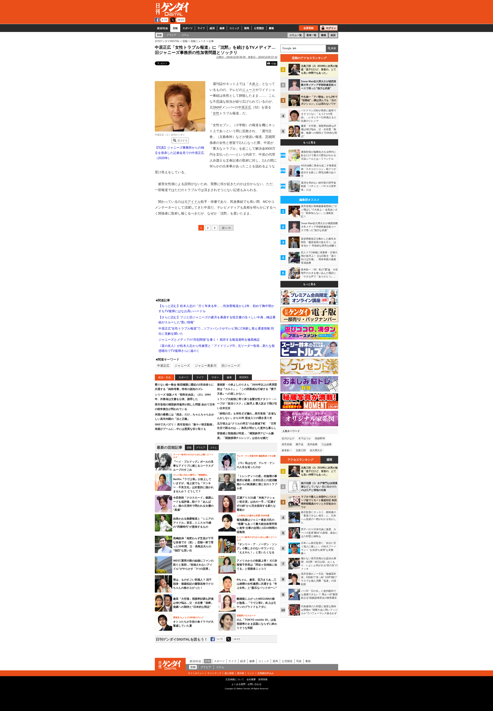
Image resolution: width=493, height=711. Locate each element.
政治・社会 (164, 377)
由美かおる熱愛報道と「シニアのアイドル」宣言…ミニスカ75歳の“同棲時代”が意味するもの (193, 522)
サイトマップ (214, 673)
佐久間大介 (316, 450)
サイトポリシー (196, 673)
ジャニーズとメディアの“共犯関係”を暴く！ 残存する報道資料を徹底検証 (209, 339)
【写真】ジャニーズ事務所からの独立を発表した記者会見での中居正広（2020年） (179, 152)
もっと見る (309, 142)
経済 (212, 28)
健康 (222, 28)
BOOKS (243, 377)
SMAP (217, 107)
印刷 (273, 63)
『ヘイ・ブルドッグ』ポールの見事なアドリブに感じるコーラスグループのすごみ (193, 465)
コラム (213, 447)
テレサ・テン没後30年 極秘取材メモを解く (256, 457)
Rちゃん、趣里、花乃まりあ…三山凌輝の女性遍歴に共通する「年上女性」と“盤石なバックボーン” (257, 583)
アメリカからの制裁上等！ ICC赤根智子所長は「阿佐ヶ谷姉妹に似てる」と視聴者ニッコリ (257, 564)
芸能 (175, 28)
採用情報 (262, 679)
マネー (215, 377)
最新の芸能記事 (169, 447)
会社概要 (251, 679)
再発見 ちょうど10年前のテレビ (188, 617)
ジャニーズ (182, 365)
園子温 (299, 444)
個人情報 (229, 673)
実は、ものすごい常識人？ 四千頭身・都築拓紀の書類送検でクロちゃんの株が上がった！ (193, 583)
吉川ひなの (288, 438)
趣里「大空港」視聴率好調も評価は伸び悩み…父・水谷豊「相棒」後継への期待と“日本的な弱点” (193, 602)
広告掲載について (235, 679)
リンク (250, 673)
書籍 (271, 28)
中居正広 (244, 107)
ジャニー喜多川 (205, 365)
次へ (226, 227)
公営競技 (259, 28)
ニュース (248, 90)
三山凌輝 (326, 444)
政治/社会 (162, 28)
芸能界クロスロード (246, 615)
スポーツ (188, 28)
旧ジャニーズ (230, 365)
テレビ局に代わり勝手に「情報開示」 (191, 475)
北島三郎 (301, 450)
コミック (234, 28)
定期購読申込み (265, 673)
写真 (299, 661)
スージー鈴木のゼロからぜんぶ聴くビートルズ (193, 455)
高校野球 (320, 438)
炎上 (255, 84)
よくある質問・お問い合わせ (246, 684)
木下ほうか (304, 438)
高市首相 (287, 444)
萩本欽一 (287, 450)
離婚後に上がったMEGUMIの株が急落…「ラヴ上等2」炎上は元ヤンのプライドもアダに (256, 602)
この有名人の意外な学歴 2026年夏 (253, 515)
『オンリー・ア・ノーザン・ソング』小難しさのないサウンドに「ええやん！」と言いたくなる (257, 548)
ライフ (201, 28)
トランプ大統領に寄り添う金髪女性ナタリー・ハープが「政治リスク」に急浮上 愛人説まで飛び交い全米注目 (247, 403)
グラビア (200, 447)
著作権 (240, 673)
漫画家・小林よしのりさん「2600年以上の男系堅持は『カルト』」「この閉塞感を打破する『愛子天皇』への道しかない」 (247, 389)
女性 (216, 113)
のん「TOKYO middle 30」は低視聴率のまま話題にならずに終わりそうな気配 (257, 623)
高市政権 (312, 444)
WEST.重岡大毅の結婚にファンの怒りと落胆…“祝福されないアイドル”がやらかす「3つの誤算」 (193, 564)
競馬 (246, 28)
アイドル (194, 202)
